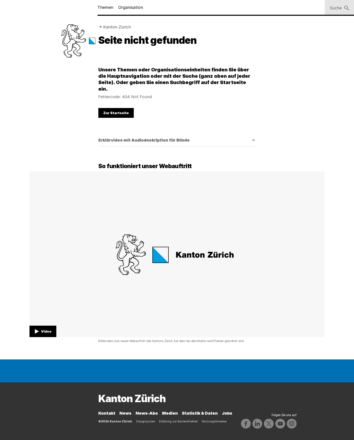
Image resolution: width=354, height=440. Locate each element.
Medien (170, 413)
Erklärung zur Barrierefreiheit (178, 421)
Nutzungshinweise (214, 421)
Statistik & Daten (200, 413)
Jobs (227, 413)
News (125, 413)
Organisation (130, 7)
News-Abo (147, 413)
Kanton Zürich (117, 27)
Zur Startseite (116, 113)
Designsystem (145, 421)
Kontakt (106, 413)
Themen (105, 7)
